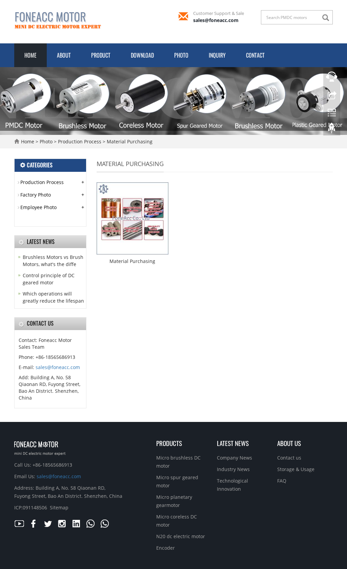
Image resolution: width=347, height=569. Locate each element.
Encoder (165, 548)
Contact (255, 55)
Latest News (233, 443)
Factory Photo (35, 194)
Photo (181, 55)
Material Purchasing (128, 141)
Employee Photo (38, 207)
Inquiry (217, 55)
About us (289, 443)
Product (100, 55)
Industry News (233, 469)
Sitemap (59, 507)
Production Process (80, 141)
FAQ (281, 480)
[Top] (331, 129)
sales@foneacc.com (216, 20)
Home (30, 55)
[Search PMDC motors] (327, 17)
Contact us (289, 457)
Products (169, 443)
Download (142, 55)
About (64, 55)
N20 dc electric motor (180, 536)
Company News (234, 457)
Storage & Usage (295, 469)
